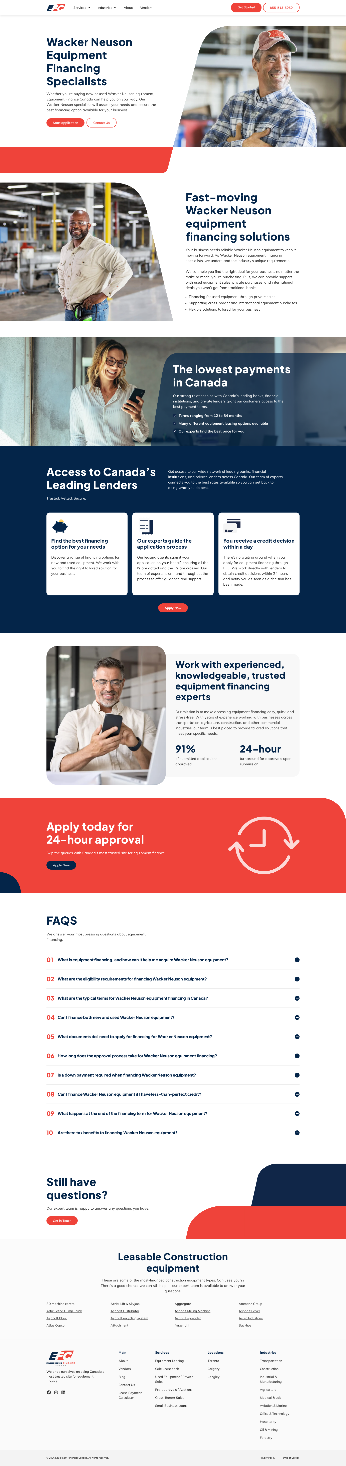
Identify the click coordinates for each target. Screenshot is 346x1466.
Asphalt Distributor (125, 1311)
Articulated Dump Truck (64, 1311)
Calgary (214, 1369)
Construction (269, 1369)
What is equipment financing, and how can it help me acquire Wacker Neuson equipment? (137, 960)
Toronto (213, 1361)
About (128, 8)
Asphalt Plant (56, 1318)
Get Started (246, 7)
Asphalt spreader (188, 1318)
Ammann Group (250, 1304)
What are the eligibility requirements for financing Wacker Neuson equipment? (126, 979)
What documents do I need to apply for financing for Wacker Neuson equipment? (129, 1037)
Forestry (266, 1438)
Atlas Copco (55, 1325)
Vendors (146, 8)
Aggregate (183, 1304)
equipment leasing (221, 423)
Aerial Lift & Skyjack (125, 1304)
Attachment (119, 1325)
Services (79, 8)
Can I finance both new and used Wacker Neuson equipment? (110, 1017)
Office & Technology (274, 1414)
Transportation (271, 1361)
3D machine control (60, 1304)
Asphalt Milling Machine (192, 1311)
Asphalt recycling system (129, 1318)
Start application (65, 123)
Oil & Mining (269, 1430)
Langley (214, 1377)
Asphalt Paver (249, 1311)
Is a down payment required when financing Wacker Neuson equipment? (121, 1075)
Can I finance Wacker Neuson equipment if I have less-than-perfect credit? (123, 1094)
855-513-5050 (281, 8)
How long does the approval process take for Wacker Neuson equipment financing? (131, 1056)
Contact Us (101, 123)
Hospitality (268, 1422)
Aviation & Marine (273, 1406)
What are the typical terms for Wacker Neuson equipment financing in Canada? (127, 998)
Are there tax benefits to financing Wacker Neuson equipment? (112, 1133)
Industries (105, 8)
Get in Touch (62, 1221)
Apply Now (173, 608)
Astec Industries (251, 1318)
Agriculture (268, 1390)
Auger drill (182, 1325)
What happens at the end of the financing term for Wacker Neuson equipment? (126, 1113)
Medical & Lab (270, 1398)
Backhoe (245, 1325)
